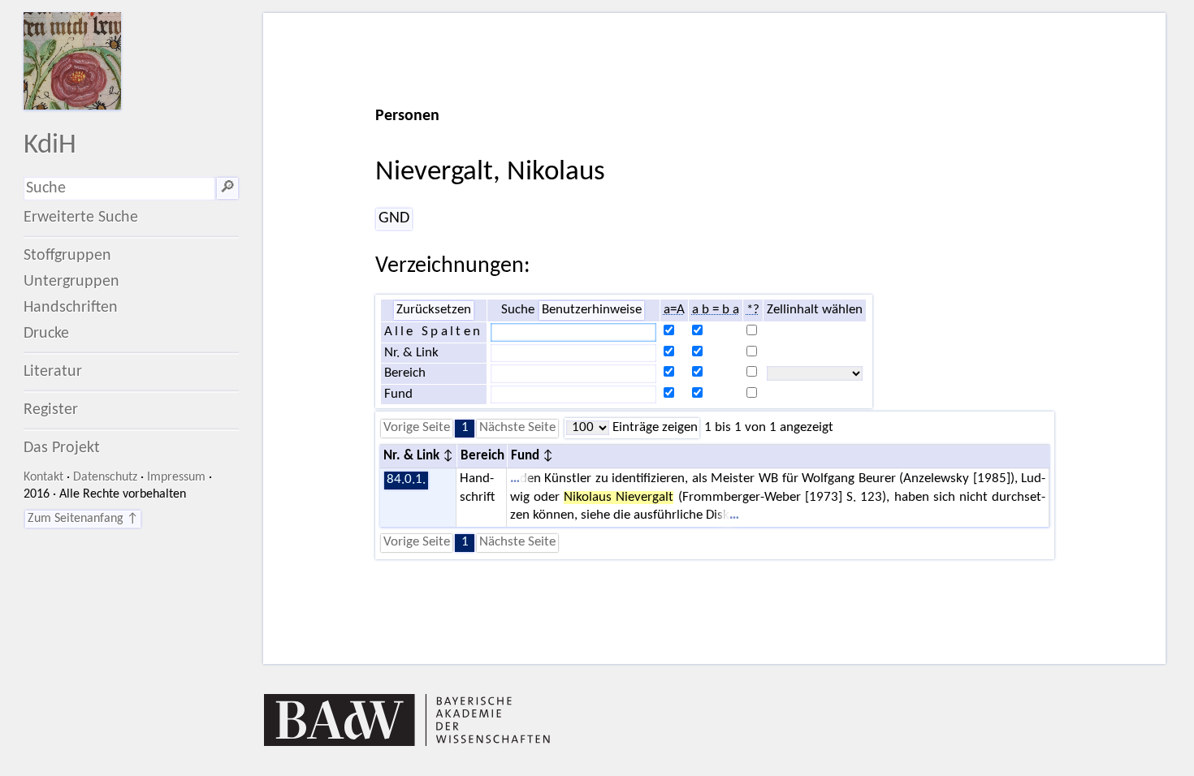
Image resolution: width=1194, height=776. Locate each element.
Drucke (46, 333)
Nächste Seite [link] (517, 427)
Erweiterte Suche (81, 217)
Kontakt (43, 477)
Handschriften (71, 308)
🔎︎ (227, 188)
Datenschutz (105, 477)
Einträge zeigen (653, 427)
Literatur (53, 372)
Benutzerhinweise (592, 310)
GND (394, 218)
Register (51, 410)
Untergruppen (71, 282)
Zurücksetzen (433, 310)
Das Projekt (62, 448)
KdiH (50, 145)
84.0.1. (406, 479)
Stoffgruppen (67, 256)
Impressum (176, 477)
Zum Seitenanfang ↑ (83, 518)
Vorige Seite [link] (416, 427)
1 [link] (465, 427)
